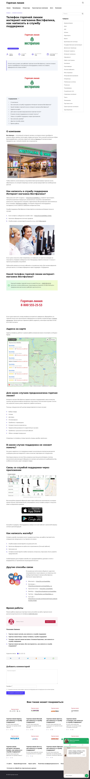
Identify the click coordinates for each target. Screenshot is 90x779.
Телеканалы (67, 100)
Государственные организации (73, 44)
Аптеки (66, 32)
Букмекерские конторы (71, 41)
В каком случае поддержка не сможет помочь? (25, 114)
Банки (8, 8)
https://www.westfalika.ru (33, 197)
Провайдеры (17, 8)
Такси (65, 97)
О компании (14, 102)
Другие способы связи (17, 121)
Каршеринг (67, 57)
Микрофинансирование (71, 75)
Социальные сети (69, 91)
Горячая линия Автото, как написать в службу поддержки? (34, 748)
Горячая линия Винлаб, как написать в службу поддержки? (34, 720)
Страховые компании (70, 94)
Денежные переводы (70, 48)
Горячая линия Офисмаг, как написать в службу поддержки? (54, 748)
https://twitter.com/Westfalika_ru (44, 594)
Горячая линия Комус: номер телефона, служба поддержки (28, 636)
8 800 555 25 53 (46, 283)
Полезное (67, 85)
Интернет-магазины (13, 48)
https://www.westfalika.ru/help (42, 215)
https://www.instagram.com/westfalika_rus (40, 586)
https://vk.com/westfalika (43, 581)
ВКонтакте (43, 221)
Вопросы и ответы (21, 203)
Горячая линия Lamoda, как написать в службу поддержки (27, 634)
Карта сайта (32, 763)
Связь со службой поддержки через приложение (25, 116)
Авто (51, 8)
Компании (58, 8)
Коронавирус (68, 66)
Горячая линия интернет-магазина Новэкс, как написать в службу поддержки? (14, 749)
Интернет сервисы (69, 51)
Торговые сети (68, 103)
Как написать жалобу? (17, 119)
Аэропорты (67, 35)
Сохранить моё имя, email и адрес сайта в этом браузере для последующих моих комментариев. (31, 689)
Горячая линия (15, 2)
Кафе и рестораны (69, 60)
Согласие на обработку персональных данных (21, 768)
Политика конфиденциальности (48, 763)
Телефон (9, 686)
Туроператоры (68, 109)
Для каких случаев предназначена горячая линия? (26, 111)
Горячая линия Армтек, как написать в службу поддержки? (54, 720)
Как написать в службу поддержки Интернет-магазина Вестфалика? (31, 104)
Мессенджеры (68, 72)
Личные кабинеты (69, 69)
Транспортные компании (40, 8)
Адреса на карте (15, 109)
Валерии (38, 139)
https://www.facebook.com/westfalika (45, 591)
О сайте (9, 763)
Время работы (15, 123)
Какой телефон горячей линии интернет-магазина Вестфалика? (30, 107)
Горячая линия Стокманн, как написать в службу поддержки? (74, 720)
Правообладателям (20, 763)
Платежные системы (70, 82)
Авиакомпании (68, 23)
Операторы (26, 8)
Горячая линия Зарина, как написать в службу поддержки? (14, 720)
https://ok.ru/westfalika (46, 588)
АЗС (65, 29)
